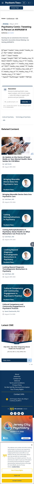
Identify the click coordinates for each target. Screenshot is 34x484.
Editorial (17, 381)
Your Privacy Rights (17, 389)
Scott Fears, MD (9, 199)
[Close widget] (30, 418)
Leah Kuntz (8, 164)
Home (3, 18)
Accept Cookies (17, 480)
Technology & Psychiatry (23, 117)
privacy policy (10, 107)
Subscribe (25, 102)
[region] (17, 463)
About (17, 374)
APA (4, 120)
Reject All (17, 475)
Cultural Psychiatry (8, 117)
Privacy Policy (17, 385)
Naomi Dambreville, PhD (12, 311)
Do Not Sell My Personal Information (17, 387)
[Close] (32, 445)
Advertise (17, 376)
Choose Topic (15, 8)
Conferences (10, 18)
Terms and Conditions (17, 383)
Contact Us (17, 379)
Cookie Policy (16, 467)
